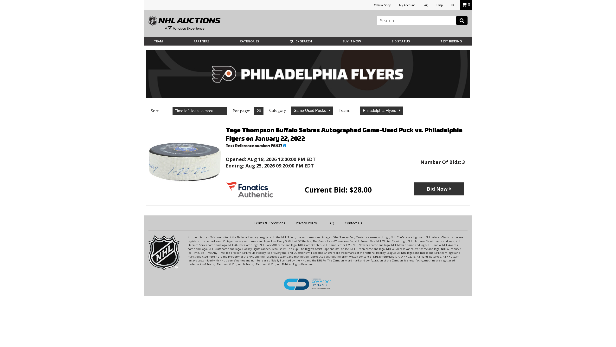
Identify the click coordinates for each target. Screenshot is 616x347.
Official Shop (382, 5)
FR (452, 5)
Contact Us (353, 223)
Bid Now (437, 189)
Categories (249, 41)
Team (158, 41)
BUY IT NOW (351, 41)
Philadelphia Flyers (380, 110)
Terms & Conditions (269, 223)
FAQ (426, 5)
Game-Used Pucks (310, 110)
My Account (407, 5)
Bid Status (400, 41)
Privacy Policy (306, 223)
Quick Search (301, 41)
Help (439, 5)
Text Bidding (451, 41)
